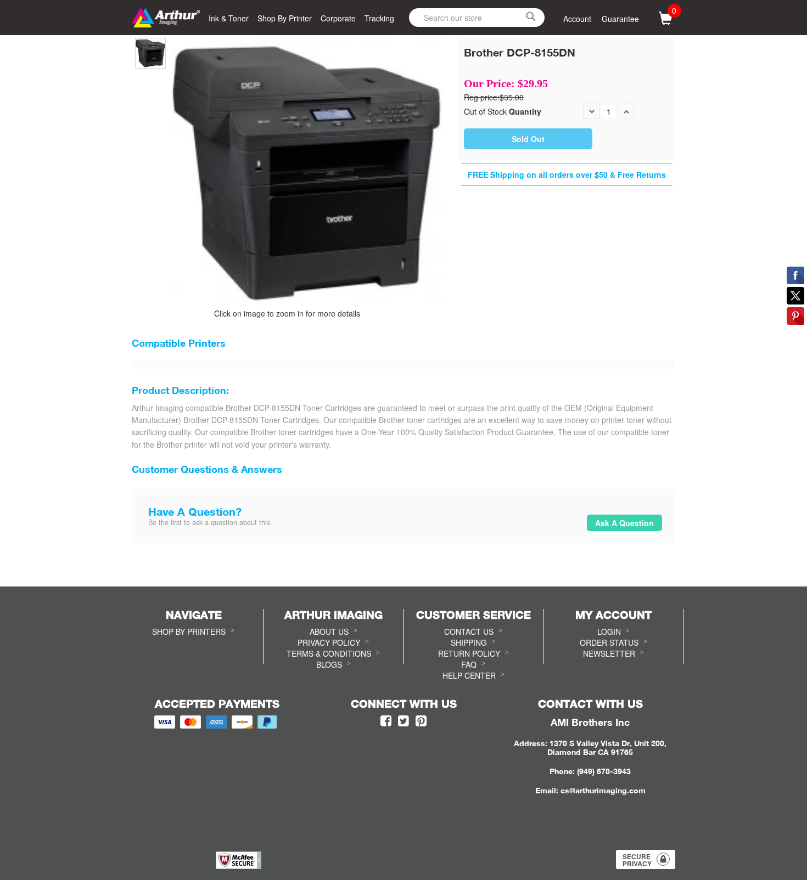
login (609, 631)
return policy (469, 653)
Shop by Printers (189, 631)
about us (329, 631)
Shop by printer (284, 18)
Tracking (379, 18)
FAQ (469, 664)
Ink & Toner (229, 18)
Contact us (469, 631)
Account (577, 18)
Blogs (329, 664)
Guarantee (620, 18)
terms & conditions (329, 653)
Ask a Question (624, 522)
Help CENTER (469, 675)
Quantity (525, 111)
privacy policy (329, 642)
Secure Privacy (637, 859)
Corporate (338, 18)
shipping (469, 642)
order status (609, 642)
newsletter (609, 653)
